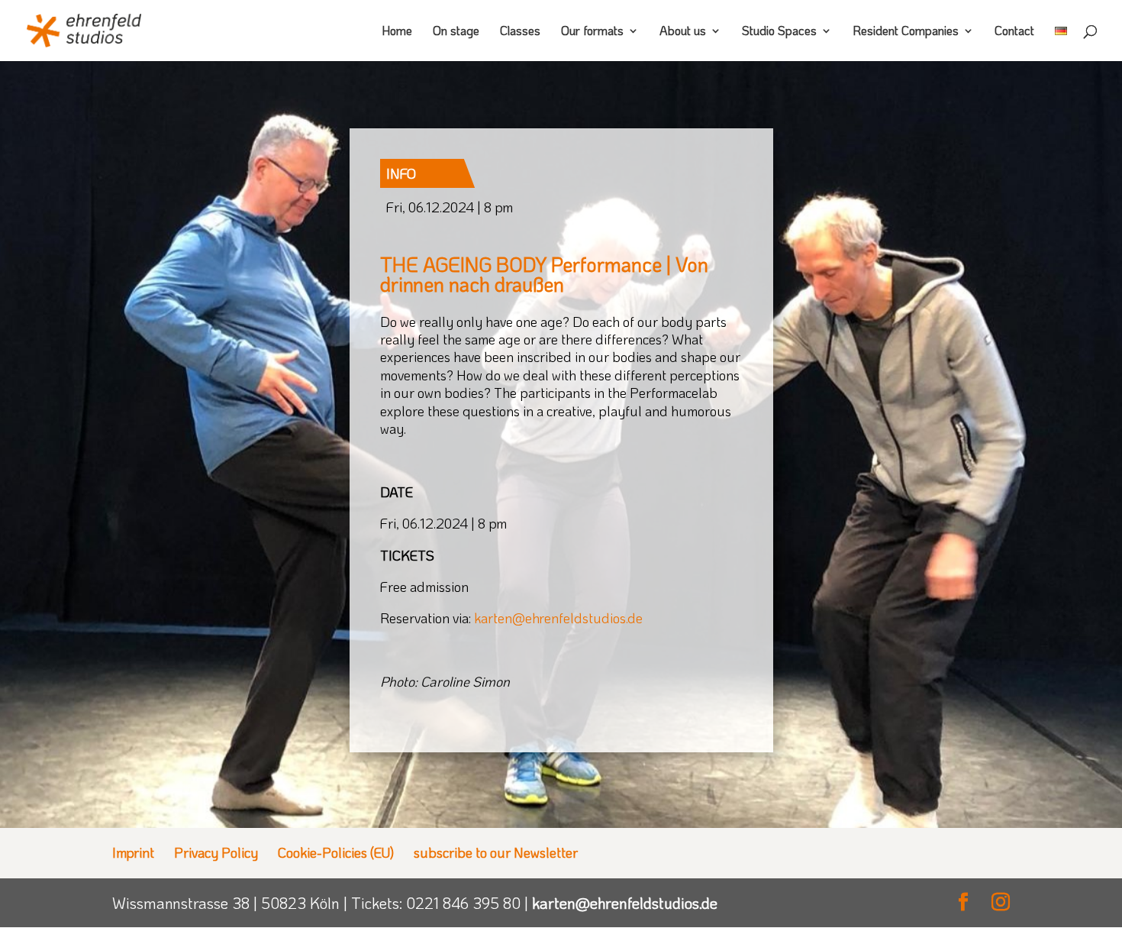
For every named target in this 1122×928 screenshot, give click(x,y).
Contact (1014, 31)
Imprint (133, 852)
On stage (456, 31)
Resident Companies (906, 31)
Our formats (592, 31)
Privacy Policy (216, 852)
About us (682, 31)
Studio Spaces (779, 31)
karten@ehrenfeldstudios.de (624, 903)
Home (397, 31)
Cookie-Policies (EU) (336, 852)
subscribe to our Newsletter (496, 852)
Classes (520, 31)
